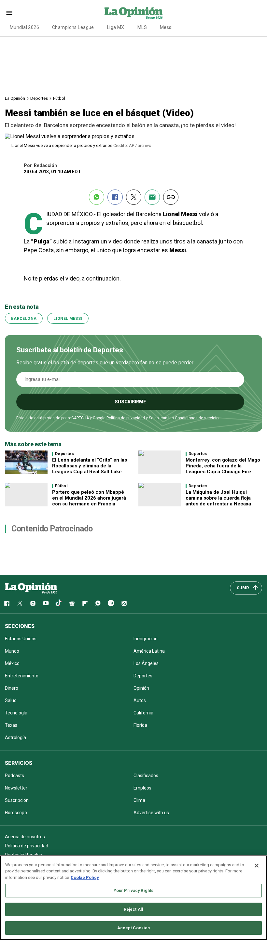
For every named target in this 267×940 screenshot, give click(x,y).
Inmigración (146, 638)
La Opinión (15, 98)
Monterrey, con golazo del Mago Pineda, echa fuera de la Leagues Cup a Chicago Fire (223, 466)
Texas (11, 725)
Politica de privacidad (26, 845)
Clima (139, 800)
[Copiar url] (170, 197)
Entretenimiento (21, 675)
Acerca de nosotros (25, 836)
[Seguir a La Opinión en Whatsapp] (98, 603)
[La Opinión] (133, 13)
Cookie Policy (85, 877)
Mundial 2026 (24, 27)
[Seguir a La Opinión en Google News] (71, 603)
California (143, 712)
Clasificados (146, 775)
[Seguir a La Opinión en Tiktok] (58, 603)
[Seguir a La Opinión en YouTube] (45, 603)
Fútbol (59, 98)
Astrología (15, 737)
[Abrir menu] (9, 13)
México (12, 663)
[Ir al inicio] (31, 587)
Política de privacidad (125, 418)
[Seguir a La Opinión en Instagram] (32, 603)
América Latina (149, 651)
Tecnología (16, 712)
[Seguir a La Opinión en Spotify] (111, 603)
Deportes (39, 98)
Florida (140, 725)
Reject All (133, 909)
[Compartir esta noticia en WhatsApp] (96, 197)
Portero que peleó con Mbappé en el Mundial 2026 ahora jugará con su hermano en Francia (89, 498)
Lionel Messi (67, 318)
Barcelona (23, 318)
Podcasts (14, 775)
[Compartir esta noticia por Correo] (152, 197)
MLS (142, 27)
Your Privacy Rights (133, 890)
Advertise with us (151, 812)
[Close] (256, 865)
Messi (166, 27)
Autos (140, 700)
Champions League (73, 27)
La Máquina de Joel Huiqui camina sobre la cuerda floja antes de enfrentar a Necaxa (218, 498)
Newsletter (16, 787)
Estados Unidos (20, 638)
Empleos (142, 787)
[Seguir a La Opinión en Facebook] (6, 603)
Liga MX (115, 27)
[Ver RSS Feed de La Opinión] (124, 603)
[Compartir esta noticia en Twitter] (133, 197)
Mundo (12, 651)
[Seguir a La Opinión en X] (19, 603)
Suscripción (17, 800)
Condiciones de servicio (196, 418)
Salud (11, 700)
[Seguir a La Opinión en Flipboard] (84, 603)
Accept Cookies (133, 927)
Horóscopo (16, 812)
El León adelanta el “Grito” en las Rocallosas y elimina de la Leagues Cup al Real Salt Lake (89, 466)
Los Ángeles (146, 663)
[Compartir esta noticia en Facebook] (115, 197)
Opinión (141, 688)
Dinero (11, 688)
